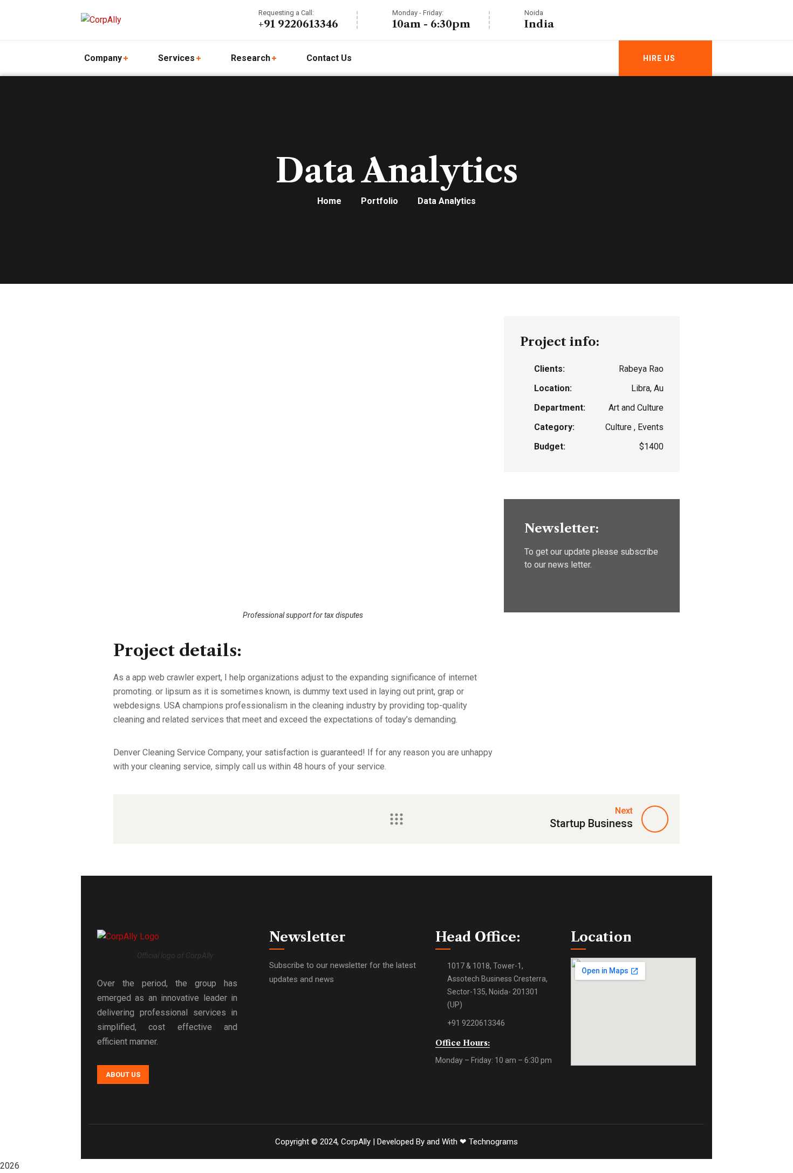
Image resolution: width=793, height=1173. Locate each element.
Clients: (549, 369)
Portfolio (379, 201)
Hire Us (659, 58)
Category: (554, 427)
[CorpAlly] (101, 20)
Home (329, 201)
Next (624, 811)
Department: (559, 408)
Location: (553, 388)
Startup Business (591, 823)
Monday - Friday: (417, 13)
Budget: (549, 446)
